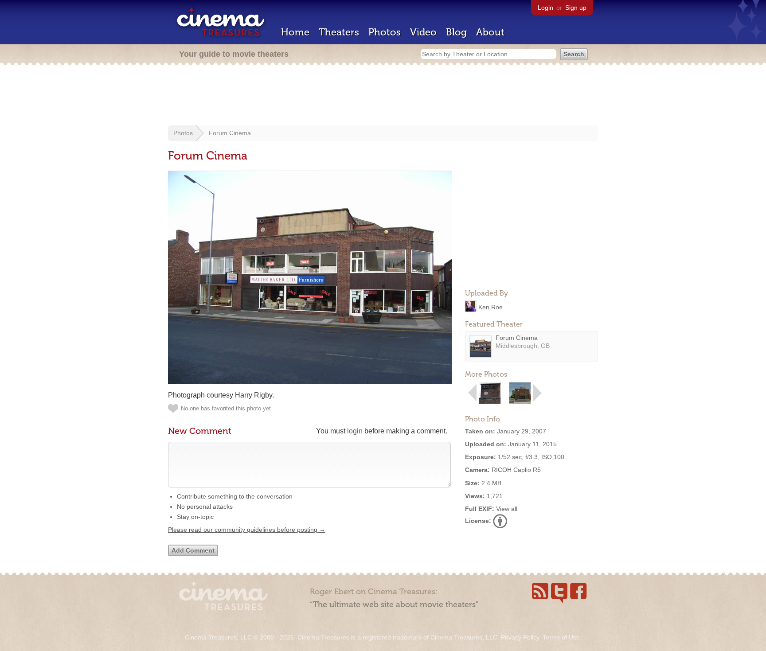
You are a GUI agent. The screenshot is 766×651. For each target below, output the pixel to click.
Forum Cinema (230, 132)
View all (506, 508)
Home (295, 32)
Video (423, 32)
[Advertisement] (383, 96)
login (355, 431)
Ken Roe (490, 306)
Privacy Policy (520, 637)
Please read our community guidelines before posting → (246, 529)
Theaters (339, 32)
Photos (384, 32)
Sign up (575, 7)
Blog (456, 32)
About (490, 32)
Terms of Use (561, 637)
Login (545, 7)
